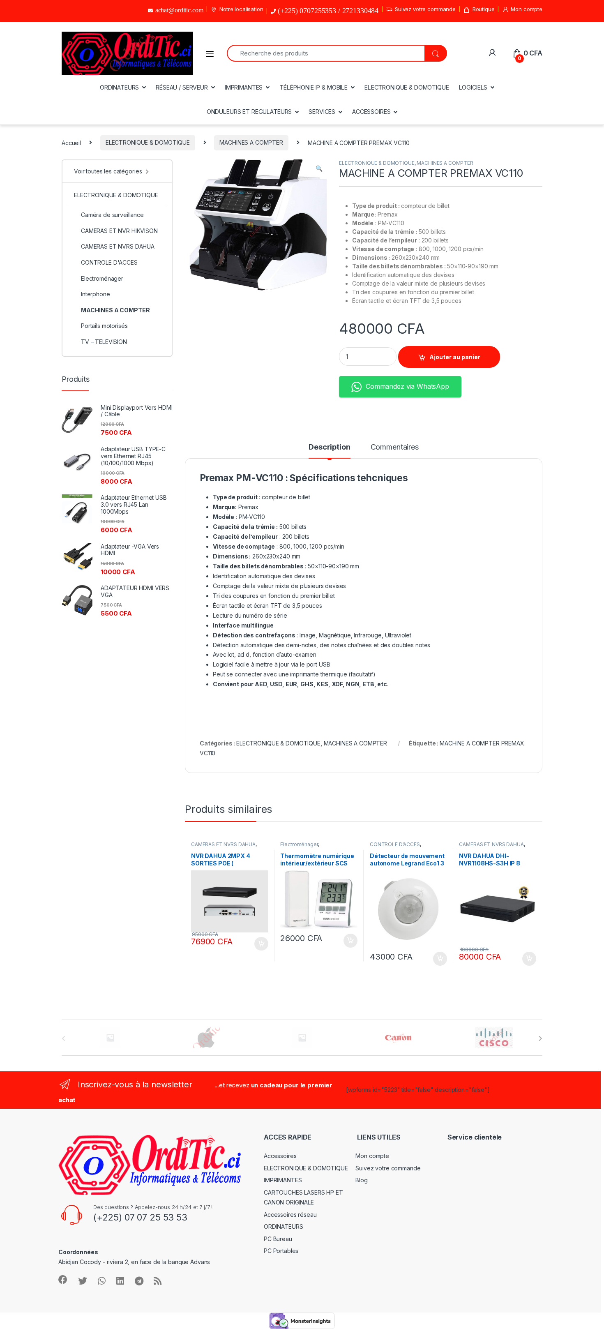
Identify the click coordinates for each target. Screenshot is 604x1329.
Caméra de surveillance (112, 214)
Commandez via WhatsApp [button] (407, 386)
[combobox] (325, 53)
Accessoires (280, 1155)
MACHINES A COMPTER (251, 142)
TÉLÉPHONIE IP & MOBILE (313, 87)
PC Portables (281, 1250)
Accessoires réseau (290, 1214)
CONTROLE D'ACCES (395, 844)
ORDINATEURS (119, 87)
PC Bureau (278, 1238)
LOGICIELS (473, 87)
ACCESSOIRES (371, 111)
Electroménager (299, 844)
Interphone (95, 294)
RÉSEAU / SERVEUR (182, 87)
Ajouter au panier (454, 356)
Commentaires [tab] (395, 447)
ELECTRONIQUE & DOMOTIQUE (406, 87)
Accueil (71, 142)
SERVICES (322, 111)
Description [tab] (329, 447)
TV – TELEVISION (104, 341)
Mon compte (526, 9)
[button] (319, 168)
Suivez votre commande (425, 9)
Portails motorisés (104, 325)
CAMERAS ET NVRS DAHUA (223, 844)
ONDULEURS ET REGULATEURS (249, 111)
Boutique (484, 9)
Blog (361, 1180)
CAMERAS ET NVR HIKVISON (119, 230)
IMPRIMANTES (244, 87)
